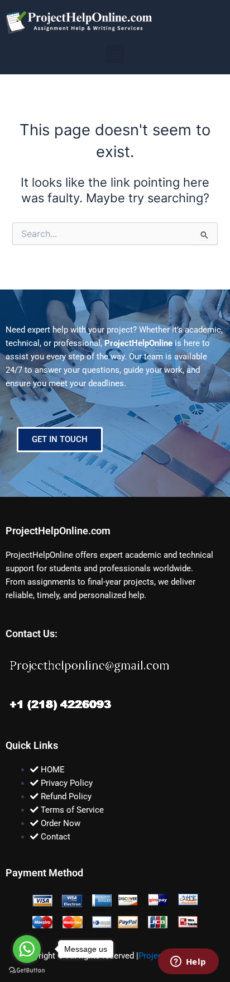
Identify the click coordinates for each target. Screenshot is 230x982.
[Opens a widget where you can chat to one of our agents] (188, 962)
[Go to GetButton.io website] (27, 970)
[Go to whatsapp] (27, 949)
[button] (115, 54)
